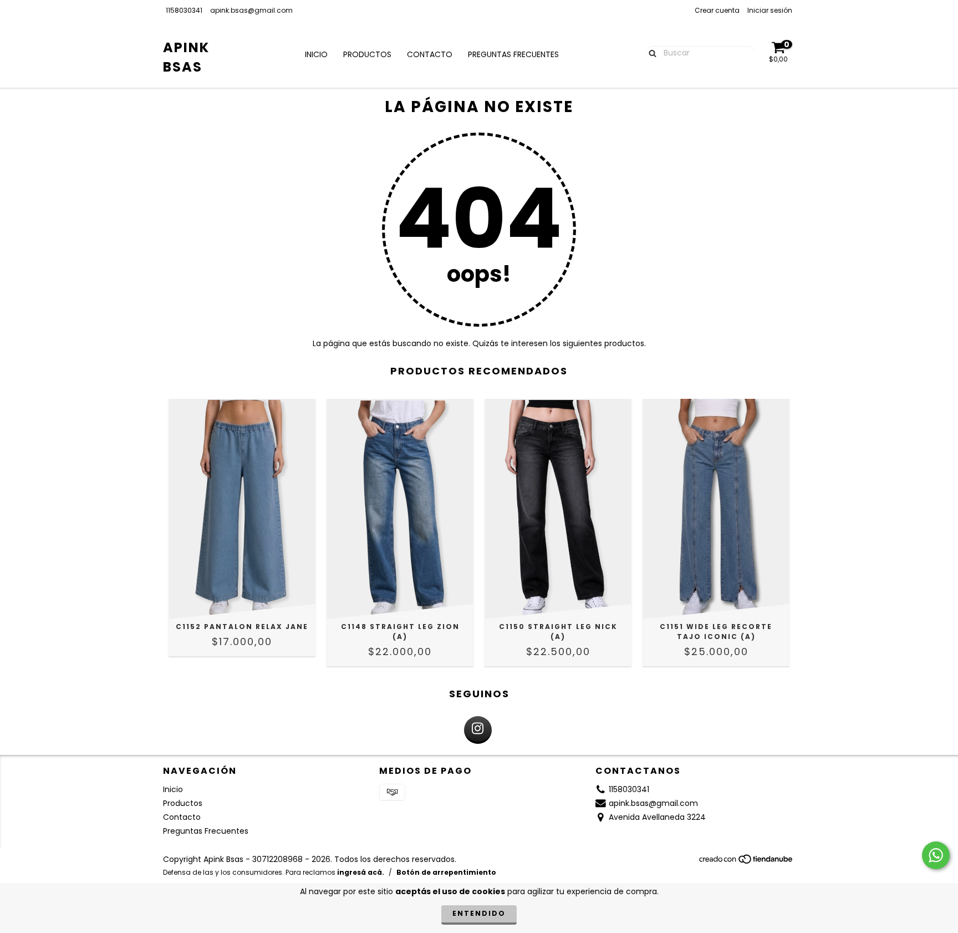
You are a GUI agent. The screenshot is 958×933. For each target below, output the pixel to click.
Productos (367, 54)
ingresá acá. (360, 872)
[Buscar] (650, 52)
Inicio (316, 54)
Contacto (429, 54)
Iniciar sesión (769, 10)
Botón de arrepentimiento (446, 872)
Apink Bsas (186, 57)
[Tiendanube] (746, 862)
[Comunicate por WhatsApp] (936, 855)
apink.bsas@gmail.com (251, 10)
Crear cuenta (717, 10)
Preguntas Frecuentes (513, 54)
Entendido (479, 913)
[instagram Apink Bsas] (478, 730)
